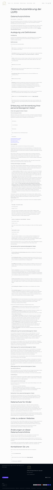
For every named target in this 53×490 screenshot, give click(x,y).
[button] (46, 3)
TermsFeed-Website (13, 197)
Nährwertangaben (4, 467)
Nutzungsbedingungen (27, 488)
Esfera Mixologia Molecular (7, 488)
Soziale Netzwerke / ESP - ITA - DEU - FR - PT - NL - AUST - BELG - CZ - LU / (13, 465)
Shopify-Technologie (12, 488)
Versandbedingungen (33, 488)
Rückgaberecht (17, 488)
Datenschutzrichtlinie (22, 488)
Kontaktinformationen (39, 488)
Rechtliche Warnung (44, 488)
